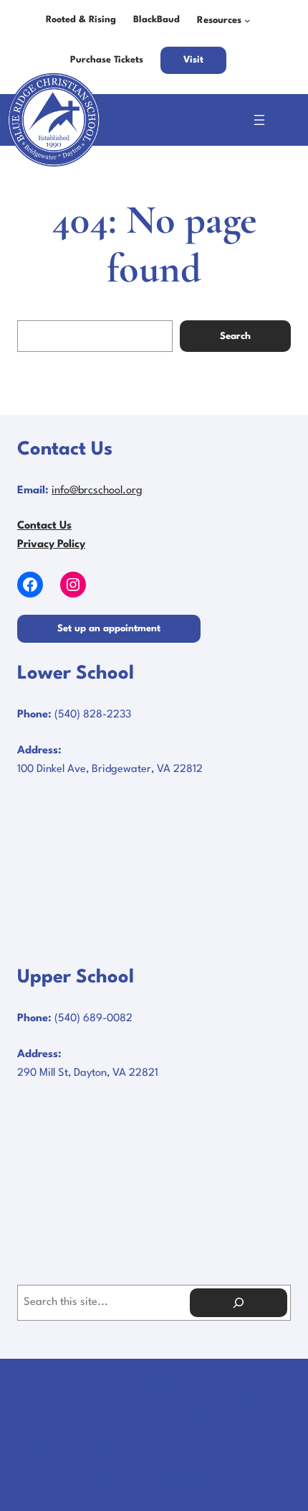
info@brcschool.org (97, 490)
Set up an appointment (108, 628)
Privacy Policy (51, 544)
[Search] (238, 1302)
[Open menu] (259, 120)
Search (235, 336)
